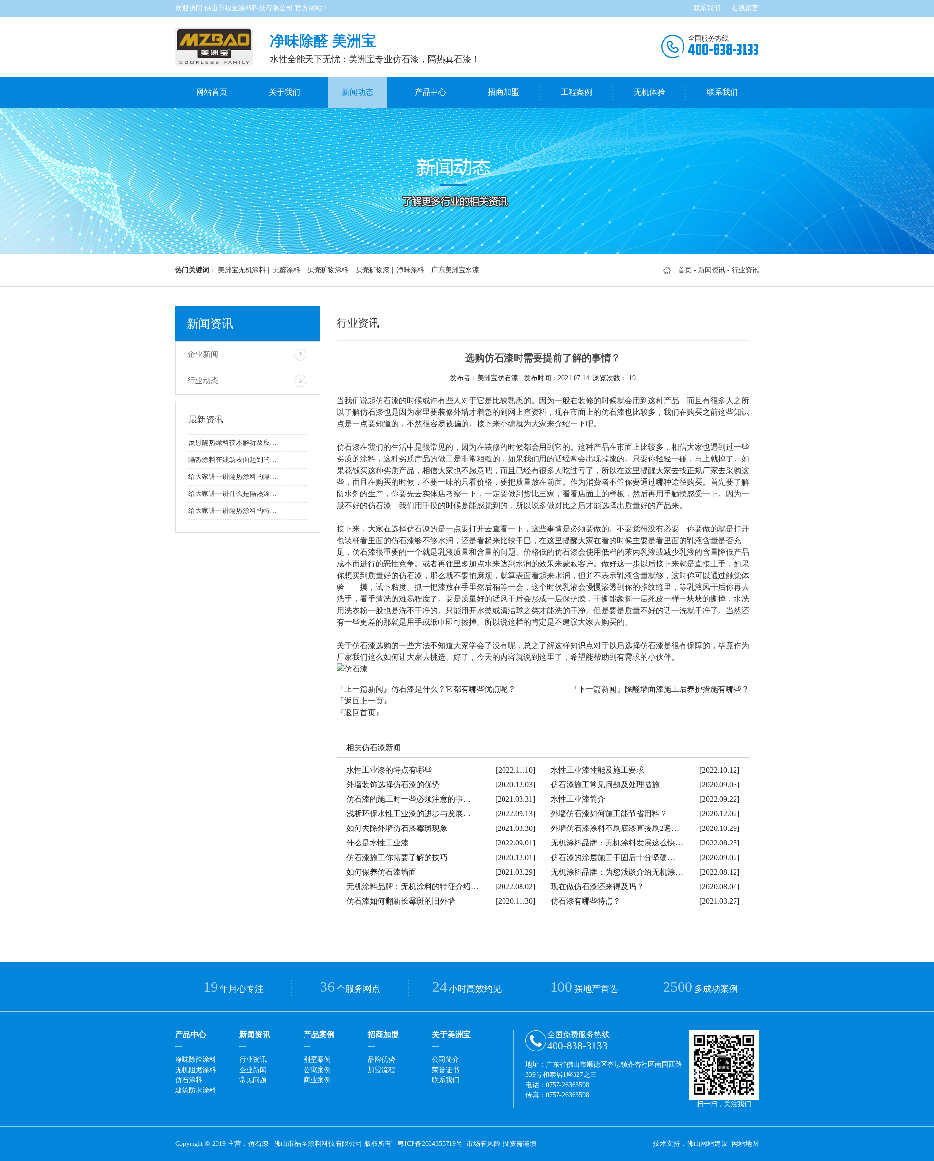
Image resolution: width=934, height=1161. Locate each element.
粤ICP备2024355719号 (430, 1143)
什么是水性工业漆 (377, 843)
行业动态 (202, 380)
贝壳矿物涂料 (327, 270)
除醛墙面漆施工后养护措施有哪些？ (687, 689)
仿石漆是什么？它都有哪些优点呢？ (453, 689)
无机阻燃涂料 (195, 1069)
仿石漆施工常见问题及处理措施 (605, 784)
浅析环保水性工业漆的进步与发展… (408, 813)
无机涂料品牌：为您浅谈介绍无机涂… (617, 872)
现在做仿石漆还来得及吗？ (597, 886)
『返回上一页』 (364, 701)
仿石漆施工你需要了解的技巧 (397, 857)
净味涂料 (410, 270)
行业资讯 (253, 1059)
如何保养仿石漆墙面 (381, 872)
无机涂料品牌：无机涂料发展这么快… (617, 843)
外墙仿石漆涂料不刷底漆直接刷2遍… (615, 828)
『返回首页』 (360, 712)
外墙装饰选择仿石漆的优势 (393, 784)
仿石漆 (258, 1143)
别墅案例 (317, 1059)
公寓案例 (317, 1069)
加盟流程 (381, 1069)
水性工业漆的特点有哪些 (389, 770)
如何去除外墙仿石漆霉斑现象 (397, 828)
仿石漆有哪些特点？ (586, 901)
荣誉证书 (445, 1069)
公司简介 (445, 1059)
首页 (685, 270)
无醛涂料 (286, 270)
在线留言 (745, 8)
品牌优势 (381, 1059)
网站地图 (745, 1143)
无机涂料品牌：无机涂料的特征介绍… (412, 886)
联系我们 (706, 8)
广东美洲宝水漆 (455, 270)
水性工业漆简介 (578, 799)
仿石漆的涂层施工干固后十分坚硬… (613, 857)
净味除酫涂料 (195, 1059)
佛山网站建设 (707, 1143)
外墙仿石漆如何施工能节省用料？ (609, 813)
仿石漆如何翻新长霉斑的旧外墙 (400, 901)
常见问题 (253, 1080)
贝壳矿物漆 (373, 270)
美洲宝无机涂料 (242, 270)
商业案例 (317, 1080)
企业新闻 (202, 354)
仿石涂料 (188, 1080)
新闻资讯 (711, 270)
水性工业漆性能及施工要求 (597, 770)
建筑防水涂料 (195, 1090)
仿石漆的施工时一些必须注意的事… (408, 799)
